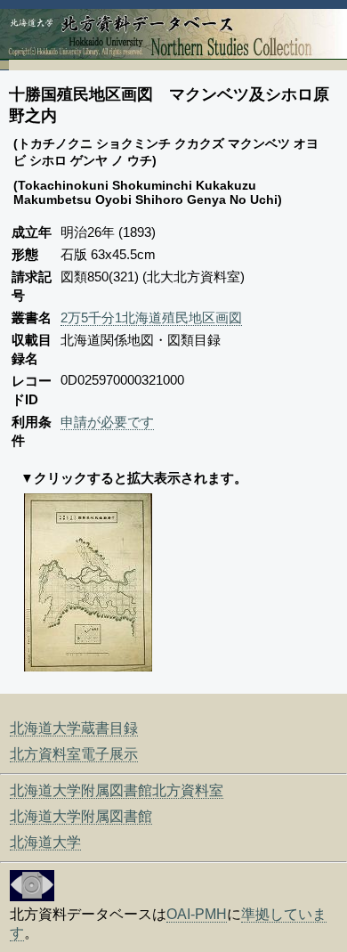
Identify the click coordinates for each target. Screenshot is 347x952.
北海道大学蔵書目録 (74, 728)
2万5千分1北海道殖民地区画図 (151, 317)
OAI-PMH (196, 914)
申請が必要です (107, 421)
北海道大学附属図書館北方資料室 (116, 790)
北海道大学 (45, 842)
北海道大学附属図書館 (81, 816)
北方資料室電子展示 (74, 753)
